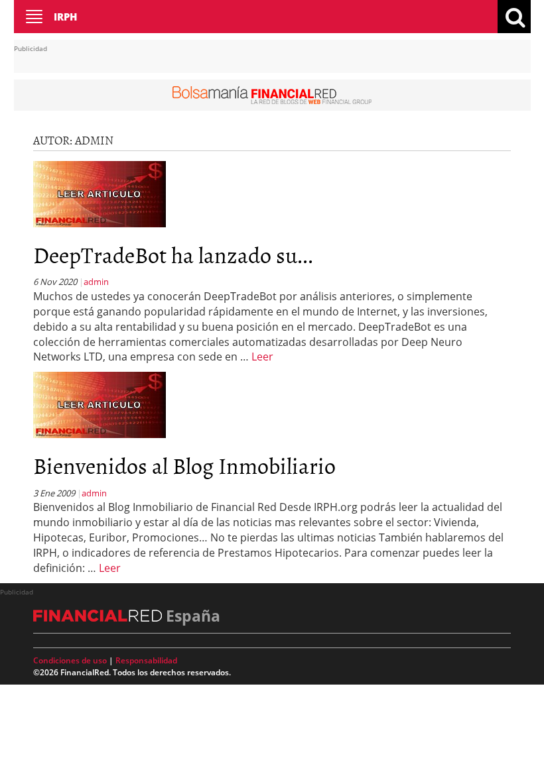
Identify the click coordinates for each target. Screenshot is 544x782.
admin (96, 282)
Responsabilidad (146, 660)
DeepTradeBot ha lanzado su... (173, 254)
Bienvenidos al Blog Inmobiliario (184, 465)
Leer (262, 356)
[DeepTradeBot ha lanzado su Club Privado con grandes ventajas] (99, 193)
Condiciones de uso (70, 660)
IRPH (65, 16)
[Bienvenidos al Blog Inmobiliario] (99, 404)
